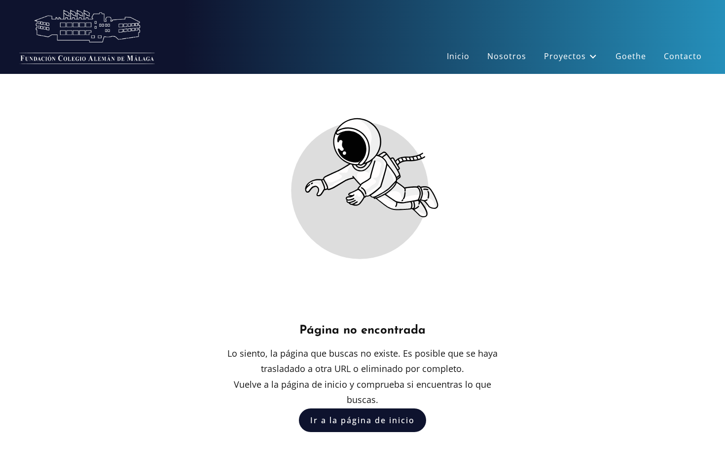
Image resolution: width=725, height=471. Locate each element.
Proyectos (565, 56)
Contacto (683, 56)
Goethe (631, 56)
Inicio (458, 56)
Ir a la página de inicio (362, 420)
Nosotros (506, 56)
